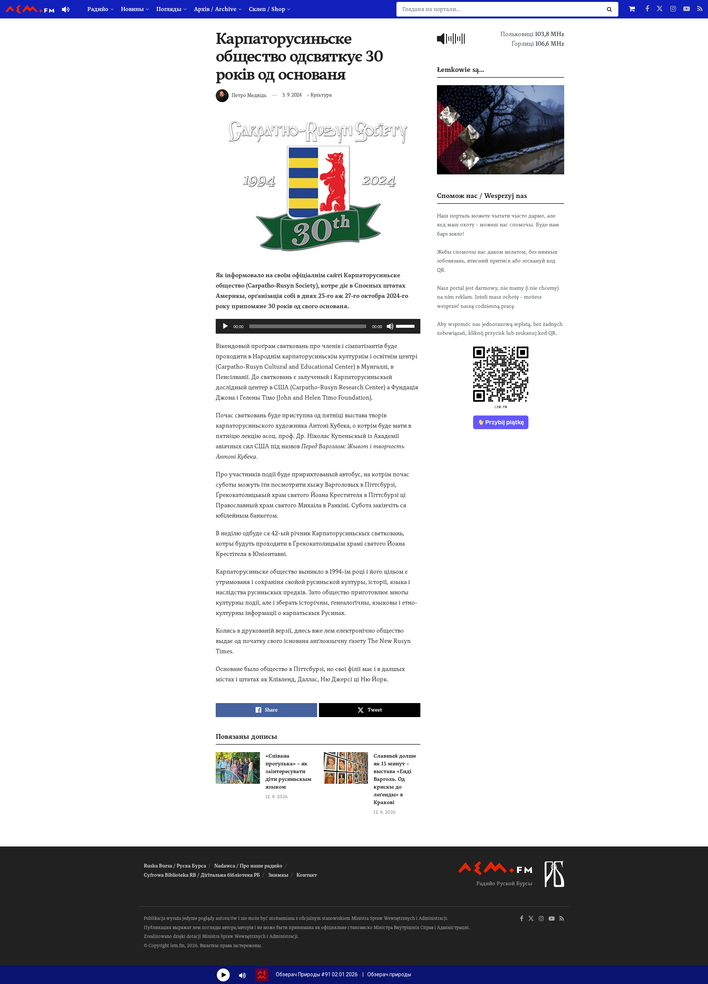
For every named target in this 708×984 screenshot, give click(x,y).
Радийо (97, 9)
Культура (321, 95)
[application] (318, 326)
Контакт (306, 875)
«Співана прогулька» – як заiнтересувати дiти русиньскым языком (289, 771)
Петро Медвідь (249, 95)
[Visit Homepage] (30, 9)
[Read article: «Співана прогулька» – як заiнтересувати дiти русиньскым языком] (238, 768)
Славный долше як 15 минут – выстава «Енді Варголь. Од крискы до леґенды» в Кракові (395, 779)
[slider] (406, 325)
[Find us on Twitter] (659, 9)
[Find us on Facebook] (647, 9)
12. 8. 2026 (277, 796)
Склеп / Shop (267, 9)
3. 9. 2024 (292, 95)
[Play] (225, 326)
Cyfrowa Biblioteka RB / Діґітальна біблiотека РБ (202, 875)
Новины (132, 9)
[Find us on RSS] (699, 9)
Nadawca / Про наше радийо (248, 866)
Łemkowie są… (460, 69)
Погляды (168, 9)
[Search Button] (610, 9)
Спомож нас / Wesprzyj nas (482, 195)
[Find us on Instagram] (673, 9)
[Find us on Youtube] (686, 9)
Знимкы (278, 875)
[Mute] (390, 326)
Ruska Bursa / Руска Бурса (175, 866)
